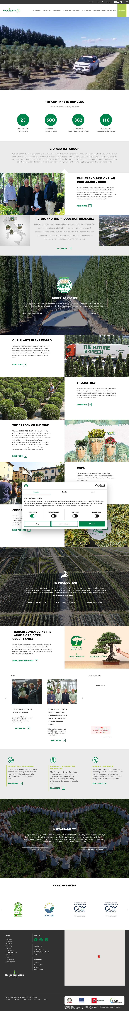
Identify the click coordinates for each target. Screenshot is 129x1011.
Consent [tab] (36, 492)
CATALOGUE (122, 10)
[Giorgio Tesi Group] (12, 10)
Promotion (76, 10)
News (108, 2)
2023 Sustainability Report (93, 849)
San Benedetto (38, 965)
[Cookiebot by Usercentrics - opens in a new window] (96, 485)
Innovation (57, 10)
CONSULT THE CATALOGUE (64, 602)
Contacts (100, 2)
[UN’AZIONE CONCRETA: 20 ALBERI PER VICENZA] (27, 691)
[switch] (54, 516)
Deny (37, 524)
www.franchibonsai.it (23, 661)
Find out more (35, 849)
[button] (99, 957)
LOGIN (93, 313)
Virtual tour (111, 10)
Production (37, 10)
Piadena (36, 962)
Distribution (47, 10)
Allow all (92, 524)
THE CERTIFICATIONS (94, 602)
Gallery (91, 2)
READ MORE (82, 206)
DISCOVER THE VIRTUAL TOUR (35, 313)
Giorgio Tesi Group (99, 10)
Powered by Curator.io (106, 736)
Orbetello (37, 967)
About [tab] (93, 492)
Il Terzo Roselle (38, 969)
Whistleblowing (10, 961)
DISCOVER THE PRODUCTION (35, 602)
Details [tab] (64, 492)
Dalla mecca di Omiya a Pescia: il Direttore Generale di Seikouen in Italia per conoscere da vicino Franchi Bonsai (57, 717)
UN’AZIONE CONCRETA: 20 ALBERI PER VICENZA (22, 711)
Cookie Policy (10, 959)
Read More (20, 728)
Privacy (8, 957)
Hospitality (67, 10)
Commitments (86, 10)
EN (127, 2)
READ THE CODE (19, 530)
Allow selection (64, 524)
